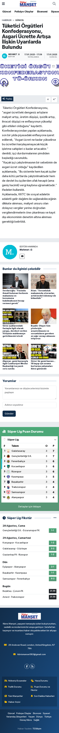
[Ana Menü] (3, 4)
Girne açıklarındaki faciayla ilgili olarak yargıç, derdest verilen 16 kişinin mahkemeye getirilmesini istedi (15, 331)
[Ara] (54, 4)
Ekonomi (42, 11)
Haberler (6, 20)
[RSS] (32, 666)
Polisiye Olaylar (24, 11)
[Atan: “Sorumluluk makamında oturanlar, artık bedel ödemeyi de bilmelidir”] (44, 281)
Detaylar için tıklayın (29, 506)
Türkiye (47, 717)
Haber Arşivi (14, 702)
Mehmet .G (26, 250)
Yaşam (31, 717)
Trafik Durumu (14, 687)
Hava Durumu (41, 681)
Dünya (39, 717)
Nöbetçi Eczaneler (17, 681)
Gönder (9, 413)
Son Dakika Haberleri (44, 696)
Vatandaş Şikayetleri (16, 717)
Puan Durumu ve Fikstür (40, 688)
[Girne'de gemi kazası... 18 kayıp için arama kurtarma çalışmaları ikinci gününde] (44, 351)
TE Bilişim (37, 729)
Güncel (6, 11)
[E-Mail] (22, 256)
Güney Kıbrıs (26, 720)
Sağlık (36, 720)
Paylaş (9, 99)
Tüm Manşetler (15, 696)
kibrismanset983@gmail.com (31, 654)
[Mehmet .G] (10, 252)
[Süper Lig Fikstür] (55, 518)
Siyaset (46, 713)
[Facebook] (26, 666)
